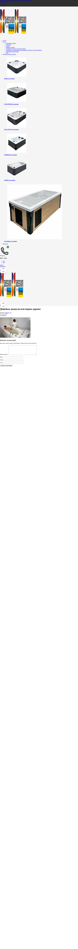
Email (1, 360)
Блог (7, 53)
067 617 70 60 (3, 2)
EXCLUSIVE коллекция (11, 129)
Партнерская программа (12, 51)
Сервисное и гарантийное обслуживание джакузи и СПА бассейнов (24, 50)
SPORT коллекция (9, 180)
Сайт (1, 362)
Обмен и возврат (10, 47)
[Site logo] (7, 38)
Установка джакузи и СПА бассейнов (16, 48)
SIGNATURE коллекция (11, 104)
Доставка (8, 44)
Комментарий (4, 354)
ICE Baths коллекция (10, 241)
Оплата (8, 46)
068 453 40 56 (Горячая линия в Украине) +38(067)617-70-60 (16, 0)
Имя (1, 357)
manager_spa (8, 312)
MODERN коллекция (10, 155)
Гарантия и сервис (11, 43)
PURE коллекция (9, 78)
